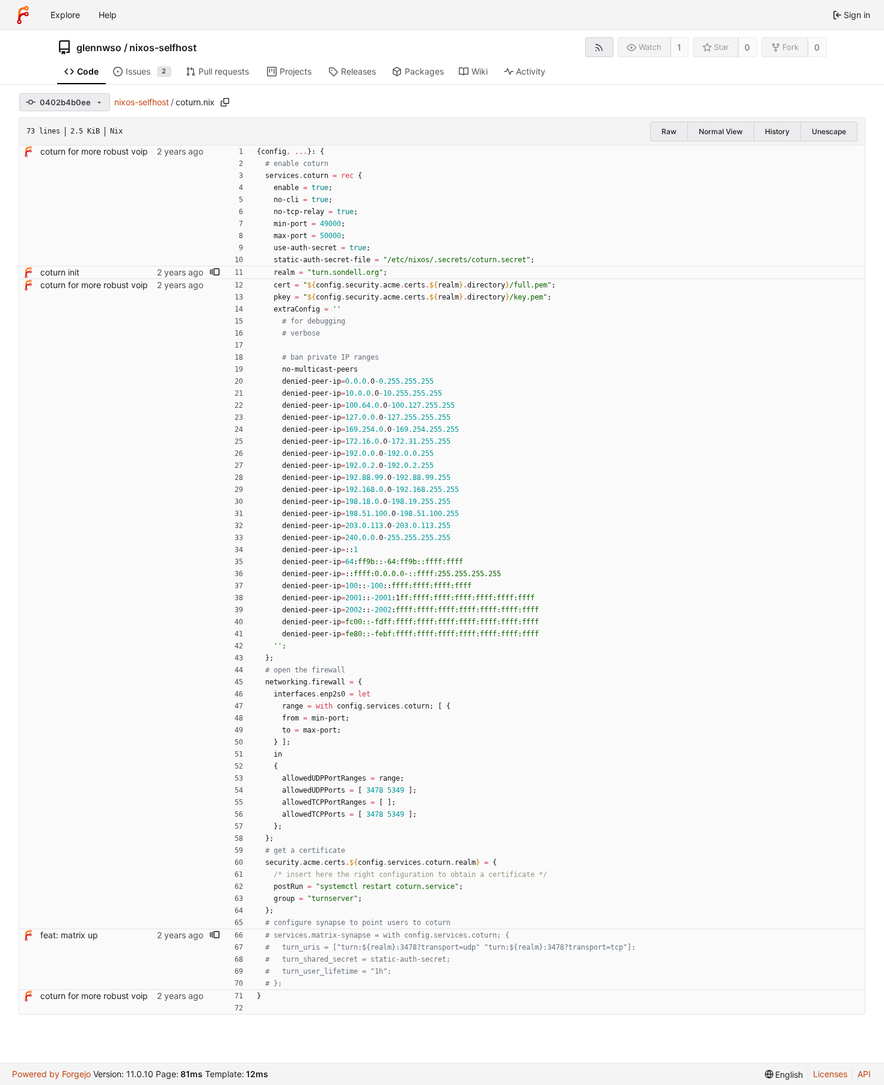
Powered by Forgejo (51, 1074)
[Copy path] (224, 102)
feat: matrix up (69, 935)
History (777, 131)
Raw (669, 131)
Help (108, 15)
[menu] (784, 1074)
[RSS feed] (599, 47)
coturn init (59, 272)
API (864, 1074)
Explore (65, 15)
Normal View (721, 131)
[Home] (23, 15)
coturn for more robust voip (94, 151)
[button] (214, 272)
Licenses (830, 1074)
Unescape (829, 131)
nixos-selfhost (163, 47)
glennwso (98, 47)
